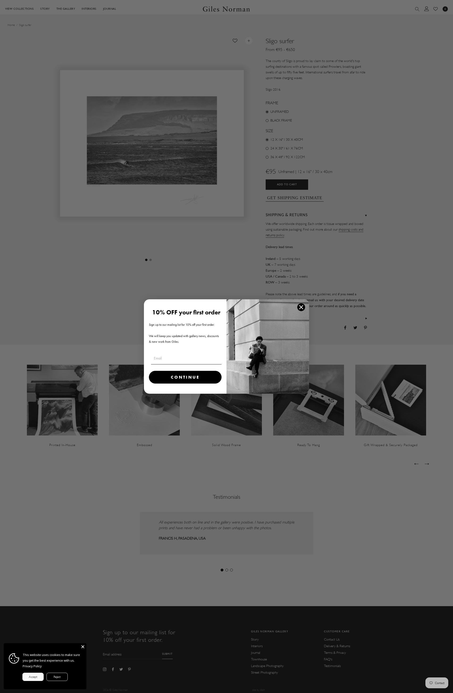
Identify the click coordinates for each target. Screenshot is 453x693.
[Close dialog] (301, 307)
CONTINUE (185, 377)
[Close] (82, 646)
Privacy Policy (32, 666)
